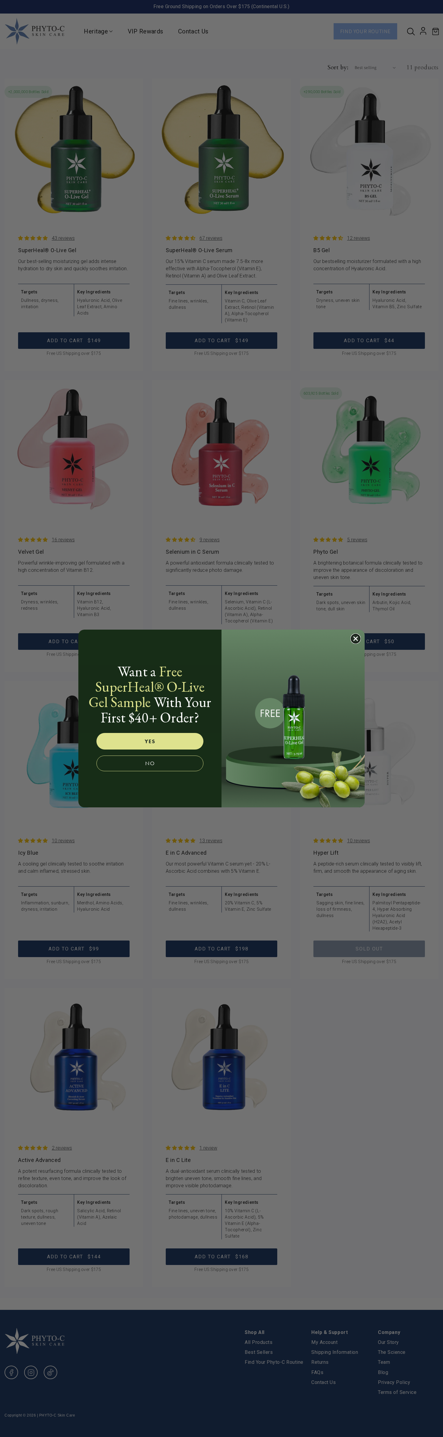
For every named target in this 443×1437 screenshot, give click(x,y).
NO (150, 763)
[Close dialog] (355, 638)
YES (150, 741)
